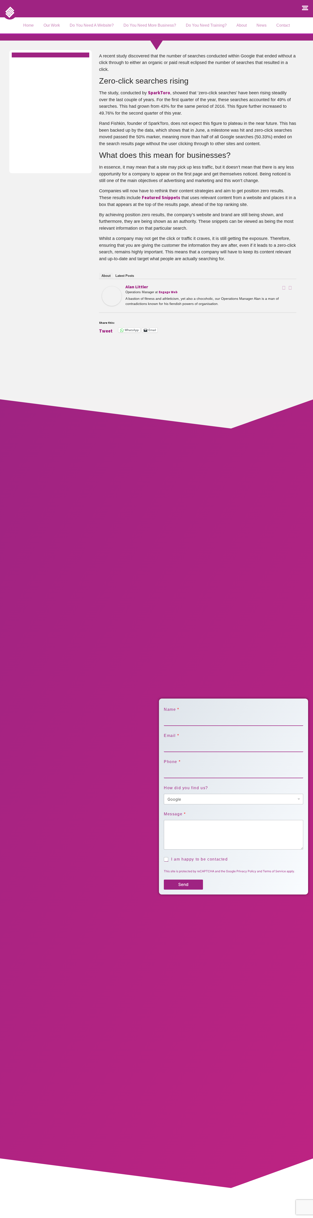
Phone (172, 762)
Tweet (105, 330)
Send (183, 884)
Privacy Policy (246, 871)
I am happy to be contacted (199, 859)
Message (174, 814)
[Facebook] (284, 288)
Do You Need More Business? (149, 25)
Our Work (52, 25)
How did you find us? (186, 788)
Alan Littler (136, 287)
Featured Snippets (161, 197)
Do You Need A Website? (92, 25)
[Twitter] (290, 288)
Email (171, 735)
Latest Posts (124, 276)
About (241, 25)
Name (171, 709)
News (262, 25)
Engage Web (168, 292)
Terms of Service (274, 871)
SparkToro (159, 93)
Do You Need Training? (206, 25)
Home (28, 25)
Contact (283, 25)
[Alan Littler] (112, 304)
